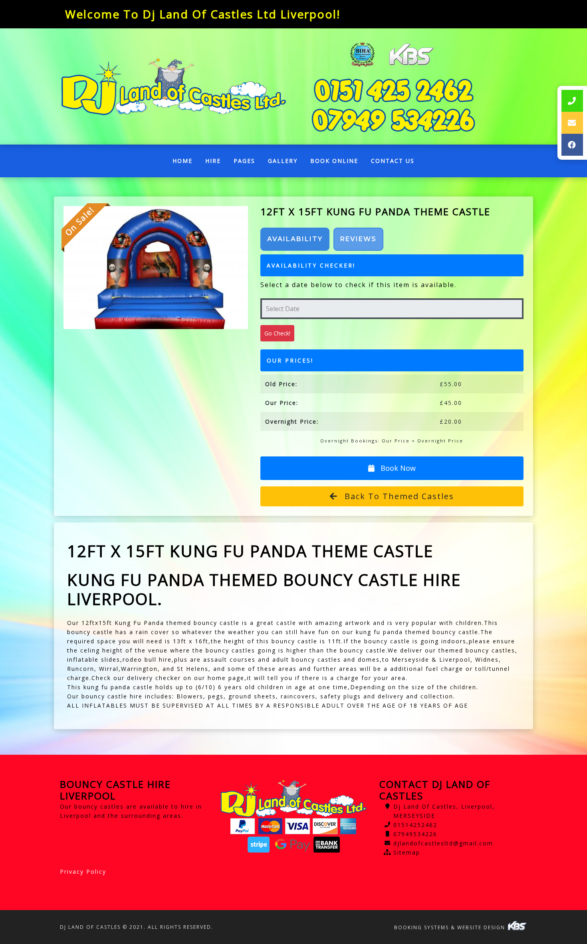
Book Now (397, 468)
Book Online (334, 161)
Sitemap (406, 852)
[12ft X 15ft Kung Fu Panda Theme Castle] (155, 267)
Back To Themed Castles (398, 496)
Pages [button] (244, 161)
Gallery (282, 161)
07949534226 (415, 834)
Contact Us (392, 161)
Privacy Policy (83, 871)
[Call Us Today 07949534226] (393, 120)
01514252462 (415, 825)
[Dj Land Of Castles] (174, 86)
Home (186, 163)
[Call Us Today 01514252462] (393, 90)
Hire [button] (213, 161)
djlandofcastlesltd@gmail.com (443, 843)
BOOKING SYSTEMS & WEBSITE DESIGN (450, 927)
